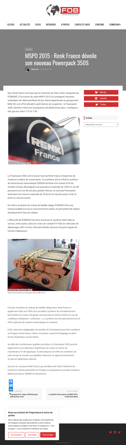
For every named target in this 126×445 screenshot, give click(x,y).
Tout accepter (47, 435)
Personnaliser (16, 435)
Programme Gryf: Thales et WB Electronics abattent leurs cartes (24, 395)
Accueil (11, 24)
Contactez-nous (82, 24)
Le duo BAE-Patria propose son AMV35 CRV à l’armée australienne (63, 395)
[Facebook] (11, 381)
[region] (32, 424)
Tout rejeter (32, 435)
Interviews (51, 24)
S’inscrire (99, 24)
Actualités (25, 24)
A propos (65, 24)
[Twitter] (11, 385)
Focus (38, 24)
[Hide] (10, 394)
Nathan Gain (35, 69)
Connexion (114, 24)
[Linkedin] (11, 389)
